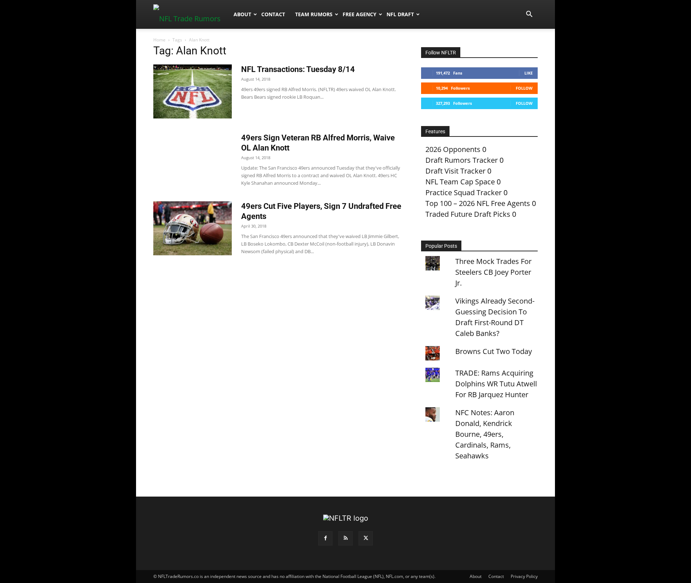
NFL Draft (400, 14)
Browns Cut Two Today (493, 351)
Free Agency (359, 14)
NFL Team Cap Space (460, 182)
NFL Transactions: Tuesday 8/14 (298, 69)
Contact (273, 14)
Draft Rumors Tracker (461, 160)
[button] (529, 14)
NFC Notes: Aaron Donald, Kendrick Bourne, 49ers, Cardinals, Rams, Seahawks (484, 434)
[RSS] (345, 538)
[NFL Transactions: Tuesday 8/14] (192, 91)
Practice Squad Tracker (463, 192)
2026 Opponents (452, 149)
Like (528, 73)
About (242, 14)
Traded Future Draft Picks (467, 214)
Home (159, 40)
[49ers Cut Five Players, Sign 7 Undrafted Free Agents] (192, 228)
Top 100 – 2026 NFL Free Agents (477, 203)
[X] (365, 538)
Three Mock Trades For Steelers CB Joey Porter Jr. (493, 272)
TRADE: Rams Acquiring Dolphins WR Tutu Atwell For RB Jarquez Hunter (496, 383)
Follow (524, 88)
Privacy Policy (524, 576)
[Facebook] (325, 538)
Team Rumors (314, 14)
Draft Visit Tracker (455, 171)
